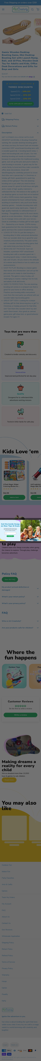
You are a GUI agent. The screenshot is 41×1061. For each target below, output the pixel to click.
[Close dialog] (40, 520)
